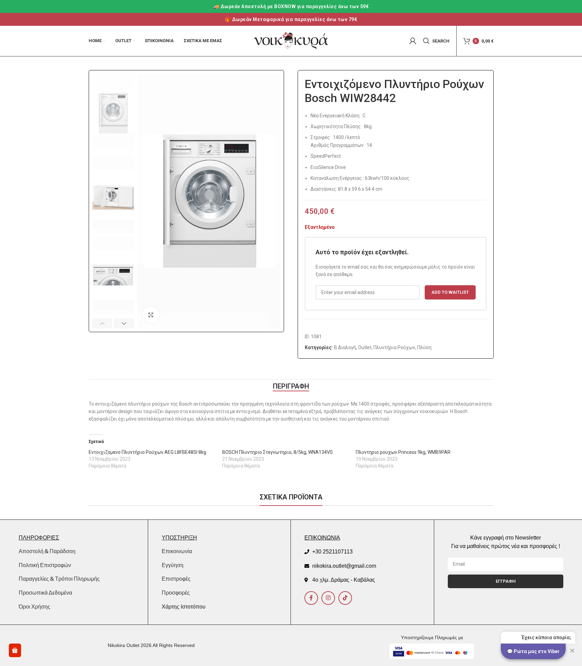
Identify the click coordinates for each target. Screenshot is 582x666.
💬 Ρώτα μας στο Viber (533, 651)
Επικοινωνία (177, 551)
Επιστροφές (176, 579)
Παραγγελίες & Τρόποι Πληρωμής (59, 578)
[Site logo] (291, 40)
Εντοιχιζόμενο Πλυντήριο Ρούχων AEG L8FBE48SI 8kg (147, 452)
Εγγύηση (172, 565)
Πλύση (424, 347)
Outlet (364, 347)
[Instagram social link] (328, 598)
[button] (102, 323)
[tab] (291, 386)
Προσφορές (176, 593)
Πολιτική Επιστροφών (45, 565)
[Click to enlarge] (150, 314)
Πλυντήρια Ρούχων (394, 347)
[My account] (413, 41)
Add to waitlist (450, 292)
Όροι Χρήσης (34, 606)
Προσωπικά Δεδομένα (45, 592)
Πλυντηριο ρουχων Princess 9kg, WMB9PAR (403, 452)
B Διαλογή (345, 347)
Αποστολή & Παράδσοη (47, 551)
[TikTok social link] (345, 598)
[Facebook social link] (311, 598)
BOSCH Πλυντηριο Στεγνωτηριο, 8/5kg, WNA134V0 (277, 452)
